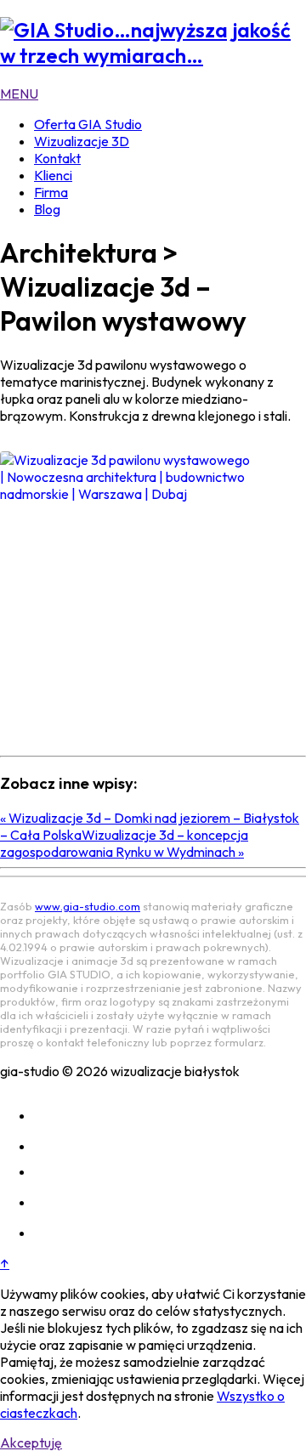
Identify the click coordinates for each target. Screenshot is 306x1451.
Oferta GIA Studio (88, 124)
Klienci (53, 175)
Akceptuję (31, 1442)
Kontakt (57, 158)
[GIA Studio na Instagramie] (47, 1115)
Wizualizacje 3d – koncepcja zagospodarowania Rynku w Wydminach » (124, 843)
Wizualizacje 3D (81, 141)
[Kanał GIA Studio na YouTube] (47, 1201)
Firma (51, 192)
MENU (19, 93)
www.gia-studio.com (87, 906)
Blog (47, 209)
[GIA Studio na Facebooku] (47, 1145)
